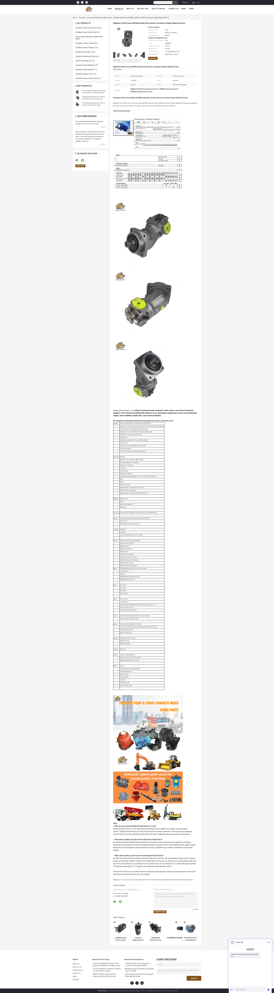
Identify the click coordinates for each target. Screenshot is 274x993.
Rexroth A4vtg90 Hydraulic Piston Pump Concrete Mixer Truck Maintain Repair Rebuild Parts (93, 92)
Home (109, 9)
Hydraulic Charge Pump (84, 74)
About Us (130, 9)
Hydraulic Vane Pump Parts (85, 32)
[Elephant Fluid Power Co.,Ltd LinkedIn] (87, 2)
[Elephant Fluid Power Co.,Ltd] (89, 9)
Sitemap (76, 979)
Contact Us (173, 9)
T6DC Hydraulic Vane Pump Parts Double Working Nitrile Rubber (139, 975)
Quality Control (158, 9)
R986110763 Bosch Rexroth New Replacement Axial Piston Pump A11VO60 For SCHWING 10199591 (104, 975)
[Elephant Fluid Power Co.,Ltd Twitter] (82, 2)
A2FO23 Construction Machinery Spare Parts (155, 880)
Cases (191, 9)
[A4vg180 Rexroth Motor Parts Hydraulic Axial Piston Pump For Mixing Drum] (77, 97)
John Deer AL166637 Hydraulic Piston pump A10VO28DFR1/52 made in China (106, 964)
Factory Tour (142, 9)
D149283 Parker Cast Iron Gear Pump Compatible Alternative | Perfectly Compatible (120, 939)
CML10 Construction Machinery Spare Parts (129, 880)
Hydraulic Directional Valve (85, 56)
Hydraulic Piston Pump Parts (86, 28)
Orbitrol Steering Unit (83, 61)
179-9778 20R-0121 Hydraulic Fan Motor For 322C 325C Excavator (107, 970)
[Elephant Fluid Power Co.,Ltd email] (78, 160)
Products (119, 9)
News (183, 9)
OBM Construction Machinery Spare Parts (181, 880)
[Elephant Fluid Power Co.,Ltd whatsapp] (83, 160)
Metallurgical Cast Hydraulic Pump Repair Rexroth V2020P (139, 970)
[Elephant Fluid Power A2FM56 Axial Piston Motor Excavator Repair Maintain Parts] (128, 39)
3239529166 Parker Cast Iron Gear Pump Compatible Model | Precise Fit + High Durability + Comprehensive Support (156, 939)
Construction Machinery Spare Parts (99, 17)
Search (175, 2)
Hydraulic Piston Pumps (84, 48)
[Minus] (268, 942)
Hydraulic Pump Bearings (84, 65)
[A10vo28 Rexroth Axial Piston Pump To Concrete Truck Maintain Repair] (77, 104)
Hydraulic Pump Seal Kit (84, 70)
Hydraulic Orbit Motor (83, 52)
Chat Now (185, 2)
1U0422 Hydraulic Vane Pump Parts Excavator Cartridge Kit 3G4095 (137, 964)
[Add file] (231, 989)
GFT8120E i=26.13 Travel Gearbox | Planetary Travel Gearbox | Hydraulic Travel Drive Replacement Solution (190, 939)
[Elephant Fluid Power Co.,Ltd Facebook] (78, 2)
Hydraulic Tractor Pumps (84, 43)
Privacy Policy (102, 990)
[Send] (268, 989)
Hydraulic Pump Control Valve (86, 78)
